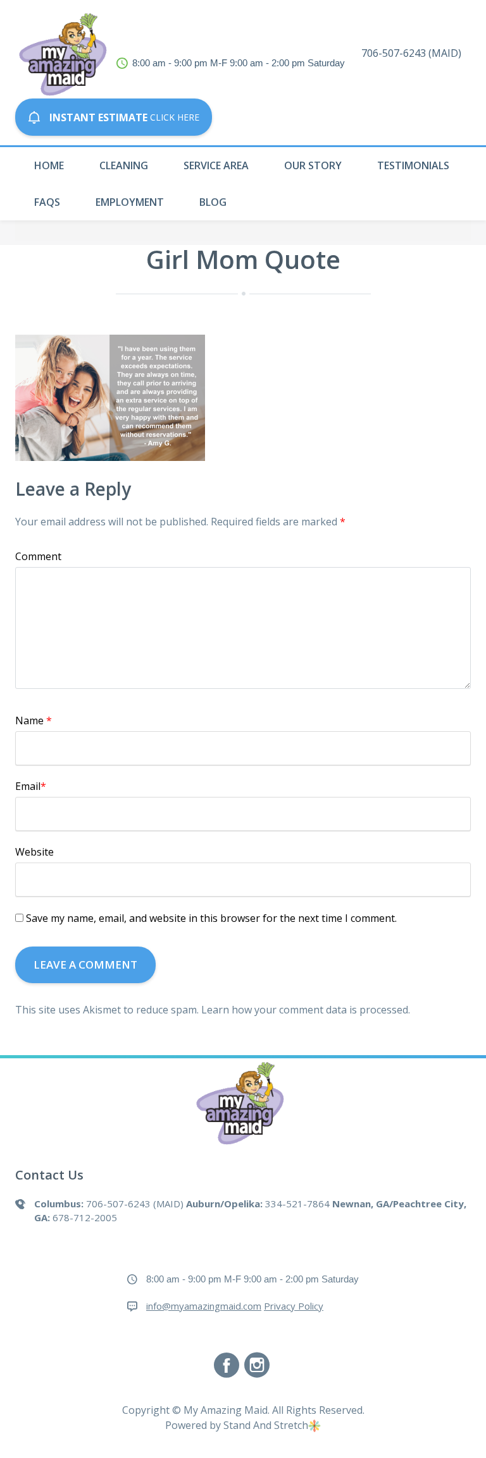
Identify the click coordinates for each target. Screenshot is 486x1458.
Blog (213, 202)
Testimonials (413, 165)
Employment (130, 202)
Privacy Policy (293, 1306)
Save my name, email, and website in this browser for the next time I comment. (211, 918)
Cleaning (123, 165)
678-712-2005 (85, 1217)
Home (49, 165)
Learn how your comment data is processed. (305, 1010)
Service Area (216, 165)
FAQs (47, 202)
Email (30, 786)
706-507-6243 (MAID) (411, 53)
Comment (38, 556)
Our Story (313, 165)
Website (34, 852)
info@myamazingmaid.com (203, 1306)
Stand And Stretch (265, 1425)
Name (33, 720)
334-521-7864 (297, 1203)
